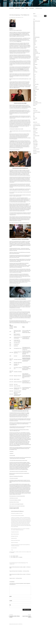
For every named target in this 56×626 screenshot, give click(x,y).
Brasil (34, 116)
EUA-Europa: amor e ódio (36, 53)
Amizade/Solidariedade (36, 37)
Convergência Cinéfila (36, 135)
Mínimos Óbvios (35, 141)
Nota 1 (34, 75)
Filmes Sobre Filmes (36, 59)
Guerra (34, 63)
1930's (34, 24)
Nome (10, 596)
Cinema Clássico (35, 132)
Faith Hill (34, 54)
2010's (34, 34)
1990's (34, 32)
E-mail (10, 600)
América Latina (35, 110)
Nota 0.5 (34, 74)
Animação (34, 38)
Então (34, 137)
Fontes (27, 8)
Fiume (34, 138)
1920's (34, 23)
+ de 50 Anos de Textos (38, 8)
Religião (34, 90)
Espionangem (35, 50)
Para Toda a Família (35, 84)
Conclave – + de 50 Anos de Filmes (17, 578)
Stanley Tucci (19, 41)
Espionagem (35, 49)
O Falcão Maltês (35, 144)
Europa (34, 119)
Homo (34, 65)
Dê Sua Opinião (31, 8)
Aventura (34, 39)
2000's (34, 33)
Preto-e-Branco (35, 86)
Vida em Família (35, 101)
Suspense (34, 94)
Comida (34, 43)
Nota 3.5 (34, 81)
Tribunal (12, 552)
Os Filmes (34, 147)
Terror (34, 96)
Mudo (34, 69)
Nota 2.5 (34, 79)
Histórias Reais (35, 64)
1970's (34, 29)
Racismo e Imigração (36, 89)
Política (34, 85)
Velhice (34, 100)
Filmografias (35, 60)
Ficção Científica (35, 58)
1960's (34, 28)
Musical (34, 70)
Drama (34, 48)
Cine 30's (34, 131)
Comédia (34, 44)
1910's (34, 22)
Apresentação (11, 8)
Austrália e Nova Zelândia (36, 112)
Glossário (22, 8)
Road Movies (35, 91)
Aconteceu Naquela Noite (36, 125)
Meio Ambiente (35, 68)
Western (34, 105)
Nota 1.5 (34, 76)
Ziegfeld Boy (35, 153)
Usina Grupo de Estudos (36, 151)
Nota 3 (34, 80)
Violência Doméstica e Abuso (37, 102)
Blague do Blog (35, 128)
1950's (34, 27)
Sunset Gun (34, 150)
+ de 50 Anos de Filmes (20, 3)
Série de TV (34, 95)
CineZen (34, 134)
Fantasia (34, 55)
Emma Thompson (16, 34)
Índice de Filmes (17, 8)
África (34, 113)
